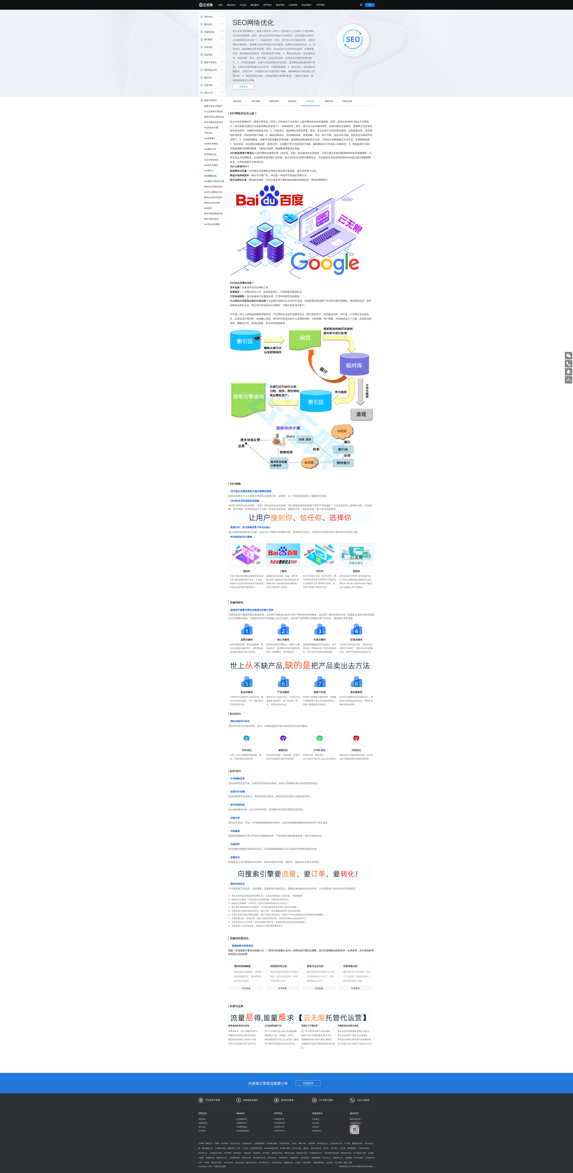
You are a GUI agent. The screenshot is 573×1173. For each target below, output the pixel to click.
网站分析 (302, 1143)
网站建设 (255, 4)
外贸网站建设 (241, 1126)
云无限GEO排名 (255, 1148)
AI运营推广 (307, 4)
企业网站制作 (241, 1119)
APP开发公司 (264, 1162)
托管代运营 (347, 101)
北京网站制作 (276, 1162)
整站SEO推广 (216, 1162)
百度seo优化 (284, 1143)
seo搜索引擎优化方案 (214, 181)
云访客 (342, 1148)
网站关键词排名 (211, 218)
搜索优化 (329, 101)
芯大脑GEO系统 (359, 1153)
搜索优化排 (288, 1162)
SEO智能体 (358, 1157)
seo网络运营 (210, 148)
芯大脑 (347, 1143)
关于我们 (320, 4)
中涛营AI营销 (363, 1148)
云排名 (294, 1143)
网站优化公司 (222, 1157)
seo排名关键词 (211, 143)
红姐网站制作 (259, 1143)
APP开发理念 (279, 1130)
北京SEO (329, 1162)
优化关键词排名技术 (213, 122)
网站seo (208, 77)
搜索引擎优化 (210, 62)
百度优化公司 (337, 1157)
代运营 (243, 4)
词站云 (326, 1148)
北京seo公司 (235, 1143)
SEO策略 (255, 101)
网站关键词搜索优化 (213, 213)
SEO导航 (224, 1143)
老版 (345, 1162)
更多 (350, 1162)
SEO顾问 (208, 39)
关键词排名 (202, 1123)
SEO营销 (227, 1153)
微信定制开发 (355, 1119)
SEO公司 (208, 92)
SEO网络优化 (210, 175)
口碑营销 (293, 4)
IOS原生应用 (279, 1126)
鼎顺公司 (208, 1143)
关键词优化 (209, 31)
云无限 (297, 1162)
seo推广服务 (285, 1148)
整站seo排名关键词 (213, 197)
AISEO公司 (202, 1153)
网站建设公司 (207, 1148)
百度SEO (208, 85)
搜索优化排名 (357, 1143)
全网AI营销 (316, 1157)
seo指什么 (209, 170)
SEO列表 (338, 1162)
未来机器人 (237, 1153)
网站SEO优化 (301, 1153)
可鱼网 (216, 1143)
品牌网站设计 (241, 1123)
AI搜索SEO (294, 1157)
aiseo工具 (326, 1157)
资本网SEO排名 (259, 1157)
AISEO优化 (246, 1157)
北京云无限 (239, 1162)
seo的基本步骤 (211, 127)
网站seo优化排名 (212, 202)
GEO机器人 (305, 1157)
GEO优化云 (272, 1157)
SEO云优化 (296, 1148)
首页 (220, 4)
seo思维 (208, 207)
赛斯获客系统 (318, 1162)
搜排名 (306, 1148)
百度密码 (311, 1143)
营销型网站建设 (242, 1130)
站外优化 (310, 101)
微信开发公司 (251, 1162)
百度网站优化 (220, 1148)
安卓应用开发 (279, 1123)
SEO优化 (208, 16)
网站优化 (231, 4)
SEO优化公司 (210, 69)
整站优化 (202, 1119)
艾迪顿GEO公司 (315, 1153)
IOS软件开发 (279, 1119)
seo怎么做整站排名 (213, 191)
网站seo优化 (289, 1153)
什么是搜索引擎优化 (213, 111)
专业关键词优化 (211, 159)
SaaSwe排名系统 (271, 1148)
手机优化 (208, 132)
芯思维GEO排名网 (331, 1153)
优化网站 (348, 1157)
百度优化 (208, 46)
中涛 (238, 1148)
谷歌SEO (208, 54)
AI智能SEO (283, 1157)
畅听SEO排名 (277, 1153)
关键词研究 (274, 101)
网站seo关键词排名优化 (214, 186)
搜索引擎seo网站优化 (214, 116)
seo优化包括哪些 (212, 224)
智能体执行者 (346, 1153)
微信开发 (280, 4)
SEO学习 (334, 1148)
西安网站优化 (210, 154)
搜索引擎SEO (210, 100)
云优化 (206, 1162)
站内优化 (292, 101)
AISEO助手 (306, 1162)
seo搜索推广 (210, 138)
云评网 (201, 1143)
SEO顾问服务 (272, 1143)
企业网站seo (247, 1143)
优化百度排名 (316, 1148)
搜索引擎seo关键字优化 (214, 105)
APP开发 (267, 4)
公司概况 (315, 1119)
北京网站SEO (234, 1157)
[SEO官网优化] (205, 5)
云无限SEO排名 (215, 1153)
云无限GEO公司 (336, 1143)
